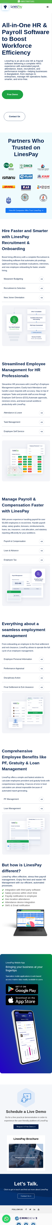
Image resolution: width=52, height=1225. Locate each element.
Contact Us (14, 116)
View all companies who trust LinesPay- (25, 248)
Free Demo (12, 94)
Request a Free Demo (25, 1165)
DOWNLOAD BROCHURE (25, 1196)
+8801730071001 (27, 1)
